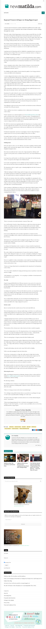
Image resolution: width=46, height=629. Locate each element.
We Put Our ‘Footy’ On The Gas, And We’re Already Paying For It (17, 583)
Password (6, 557)
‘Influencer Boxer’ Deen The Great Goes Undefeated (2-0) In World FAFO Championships (23, 465)
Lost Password (7, 568)
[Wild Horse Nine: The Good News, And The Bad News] (10, 458)
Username (6, 553)
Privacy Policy (6, 602)
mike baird (28, 426)
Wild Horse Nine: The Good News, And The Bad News (9, 465)
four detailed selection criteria (31, 114)
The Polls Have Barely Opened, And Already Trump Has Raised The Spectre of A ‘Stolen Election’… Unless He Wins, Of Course (35, 467)
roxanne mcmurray (15, 428)
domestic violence (18, 426)
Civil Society (40, 23)
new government (8, 428)
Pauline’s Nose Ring (8, 580)
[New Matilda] (23, 6)
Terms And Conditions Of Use (10, 605)
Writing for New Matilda (9, 600)
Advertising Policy (7, 595)
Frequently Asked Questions (9, 597)
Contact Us (6, 590)
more (40, 429)
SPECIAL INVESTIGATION (24, 428)
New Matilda (7, 23)
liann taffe (24, 426)
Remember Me (8, 562)
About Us (6, 593)
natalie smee (34, 426)
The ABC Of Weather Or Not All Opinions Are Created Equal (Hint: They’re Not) (20, 585)
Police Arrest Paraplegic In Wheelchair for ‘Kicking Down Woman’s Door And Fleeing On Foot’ (23, 578)
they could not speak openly (13, 376)
